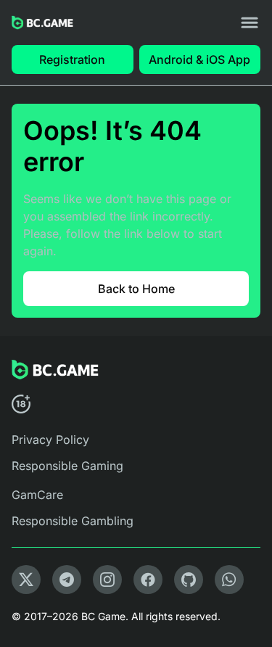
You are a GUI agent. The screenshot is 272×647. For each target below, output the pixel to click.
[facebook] (147, 579)
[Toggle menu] (249, 22)
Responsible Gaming (67, 465)
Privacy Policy (50, 439)
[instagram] (107, 579)
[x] (26, 579)
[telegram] (66, 579)
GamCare (37, 494)
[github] (188, 579)
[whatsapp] (229, 579)
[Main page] (42, 22)
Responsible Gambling (72, 521)
